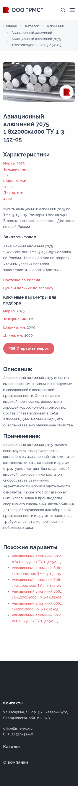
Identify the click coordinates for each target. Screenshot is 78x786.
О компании (15, 762)
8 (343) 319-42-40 (18, 734)
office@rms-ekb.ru (17, 728)
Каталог (11, 746)
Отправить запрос (32, 348)
